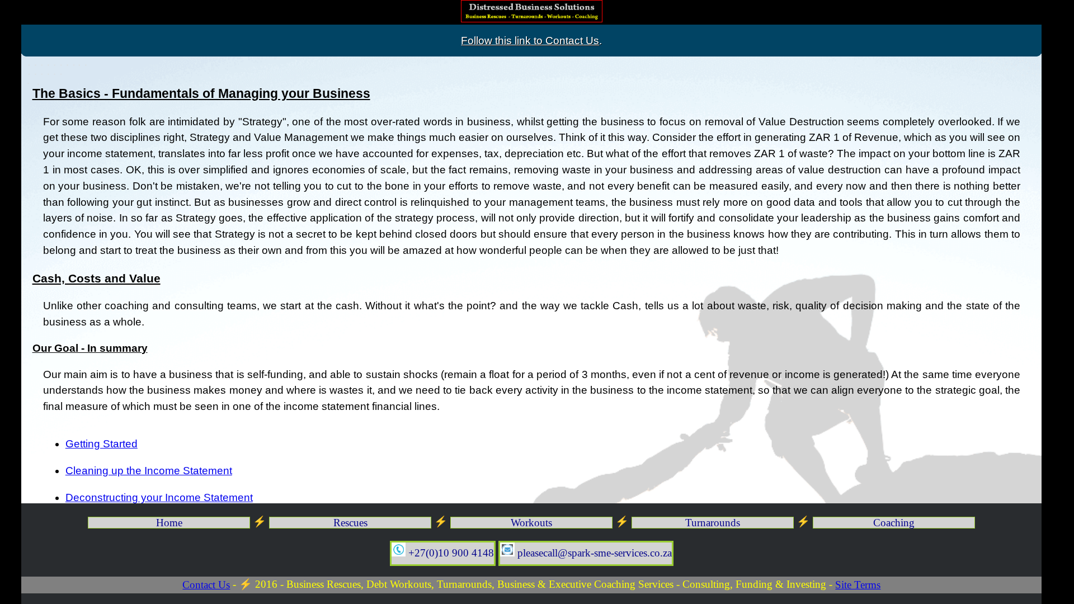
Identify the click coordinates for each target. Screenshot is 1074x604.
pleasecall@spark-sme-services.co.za (593, 553)
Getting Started (101, 444)
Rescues (350, 522)
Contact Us (206, 585)
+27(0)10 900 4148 (450, 553)
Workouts (531, 522)
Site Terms (857, 585)
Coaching (894, 522)
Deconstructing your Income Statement (159, 497)
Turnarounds (712, 522)
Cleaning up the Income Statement (148, 470)
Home (169, 522)
